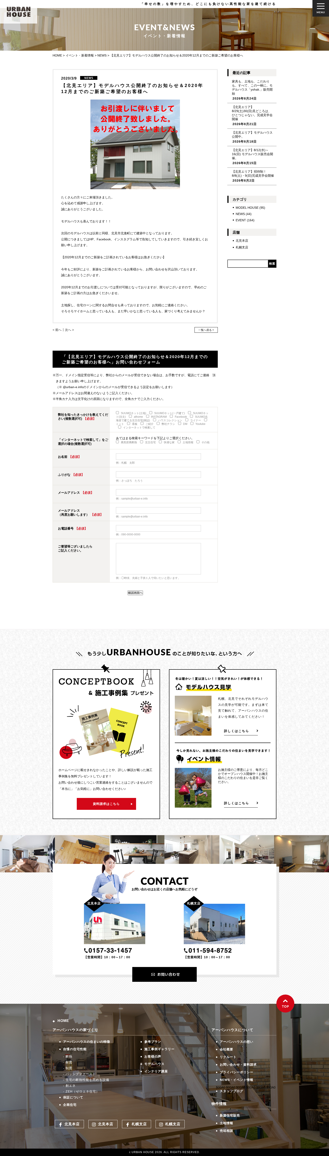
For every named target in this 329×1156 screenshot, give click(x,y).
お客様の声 (152, 1056)
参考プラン (152, 1041)
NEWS (240, 214)
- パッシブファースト (79, 1074)
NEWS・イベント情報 (236, 1080)
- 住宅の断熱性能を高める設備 (86, 1080)
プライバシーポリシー (236, 1072)
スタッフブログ (231, 1091)
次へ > (69, 330)
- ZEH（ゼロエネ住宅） (81, 1091)
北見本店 (242, 240)
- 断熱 (67, 1056)
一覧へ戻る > (206, 330)
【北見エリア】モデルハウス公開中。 (252, 134)
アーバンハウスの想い (236, 1041)
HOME (63, 1021)
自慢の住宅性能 (75, 1049)
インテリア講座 (156, 1071)
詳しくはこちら (236, 731)
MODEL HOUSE (247, 207)
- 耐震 (67, 1062)
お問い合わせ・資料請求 (238, 1064)
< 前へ (57, 330)
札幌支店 (242, 247)
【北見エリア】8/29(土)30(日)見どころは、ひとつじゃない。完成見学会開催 (252, 113)
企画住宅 (70, 1104)
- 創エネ (69, 1085)
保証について (73, 1097)
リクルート (228, 1057)
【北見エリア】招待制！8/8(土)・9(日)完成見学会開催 (253, 173)
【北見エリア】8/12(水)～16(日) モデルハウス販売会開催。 (252, 154)
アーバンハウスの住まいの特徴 (86, 1041)
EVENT (241, 220)
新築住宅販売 (230, 1115)
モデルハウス (154, 1064)
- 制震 (67, 1068)
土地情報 (226, 1123)
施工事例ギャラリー (159, 1049)
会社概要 (226, 1049)
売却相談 (226, 1130)
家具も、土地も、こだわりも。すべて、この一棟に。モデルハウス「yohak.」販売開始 (252, 87)
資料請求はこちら (106, 804)
